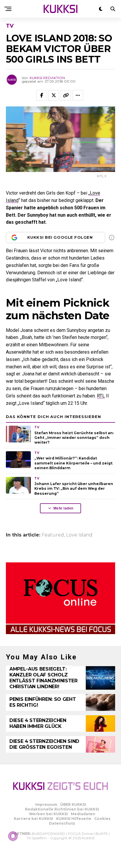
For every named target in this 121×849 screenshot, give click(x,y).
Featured (53, 535)
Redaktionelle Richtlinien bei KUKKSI (62, 809)
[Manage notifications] (13, 836)
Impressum (46, 804)
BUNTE (101, 833)
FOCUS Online (80, 833)
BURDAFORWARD (48, 833)
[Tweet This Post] (53, 95)
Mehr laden (63, 508)
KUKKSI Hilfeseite (73, 818)
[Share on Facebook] (41, 95)
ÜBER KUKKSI (73, 804)
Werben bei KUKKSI (48, 814)
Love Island (79, 535)
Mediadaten (83, 814)
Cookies (102, 818)
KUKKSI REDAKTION (47, 78)
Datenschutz (62, 823)
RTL (101, 396)
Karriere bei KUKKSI (33, 818)
